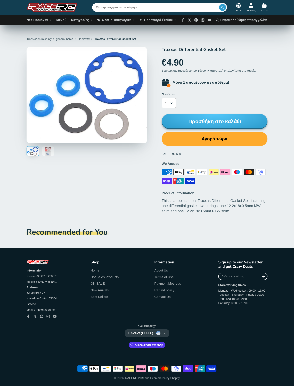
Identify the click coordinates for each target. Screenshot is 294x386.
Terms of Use (164, 277)
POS (141, 378)
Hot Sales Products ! (105, 277)
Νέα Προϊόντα (37, 20)
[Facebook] (183, 20)
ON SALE (98, 283)
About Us (161, 270)
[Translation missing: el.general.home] (52, 7)
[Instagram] (203, 20)
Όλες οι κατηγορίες (116, 20)
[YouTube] (55, 316)
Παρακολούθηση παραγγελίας (243, 20)
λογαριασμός (251, 7)
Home (95, 270)
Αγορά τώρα (214, 138)
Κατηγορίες (80, 20)
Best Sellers (99, 297)
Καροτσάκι (264, 7)
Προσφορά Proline (158, 20)
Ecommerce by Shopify (165, 378)
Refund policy (164, 290)
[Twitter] (189, 20)
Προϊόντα (84, 39)
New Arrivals (100, 290)
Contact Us (162, 297)
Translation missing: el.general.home (50, 39)
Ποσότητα (168, 94)
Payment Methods (167, 283)
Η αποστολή (215, 70)
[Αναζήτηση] (222, 7)
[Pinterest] (196, 20)
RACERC (131, 378)
